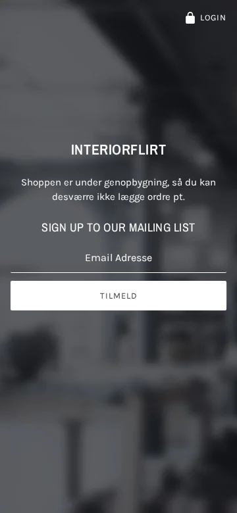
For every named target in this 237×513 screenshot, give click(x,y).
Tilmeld (119, 296)
